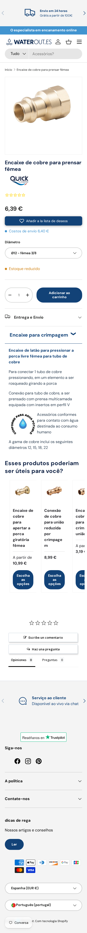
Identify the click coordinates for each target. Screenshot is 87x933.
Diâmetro (12, 242)
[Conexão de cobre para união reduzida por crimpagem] (54, 493)
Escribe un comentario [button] (46, 637)
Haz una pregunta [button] (46, 649)
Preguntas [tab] (50, 660)
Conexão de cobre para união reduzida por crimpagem (54, 528)
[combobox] (43, 54)
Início (8, 69)
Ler (14, 844)
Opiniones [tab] (18, 660)
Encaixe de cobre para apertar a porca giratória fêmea (23, 528)
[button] (68, 41)
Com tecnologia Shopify (51, 921)
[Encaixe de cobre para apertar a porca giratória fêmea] (23, 493)
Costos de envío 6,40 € (29, 231)
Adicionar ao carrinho (59, 295)
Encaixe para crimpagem (39, 335)
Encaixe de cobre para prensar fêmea (43, 69)
